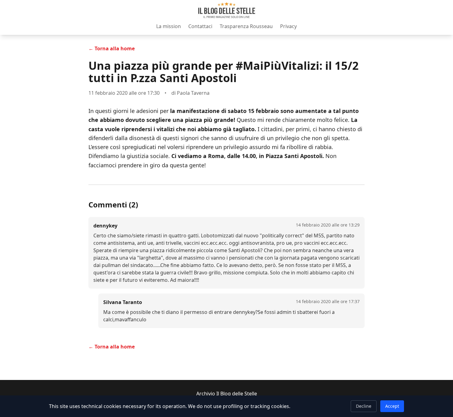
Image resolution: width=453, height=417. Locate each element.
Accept (392, 406)
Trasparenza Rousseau (246, 26)
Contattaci (200, 26)
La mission (168, 26)
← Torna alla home (111, 48)
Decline (363, 406)
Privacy (288, 26)
